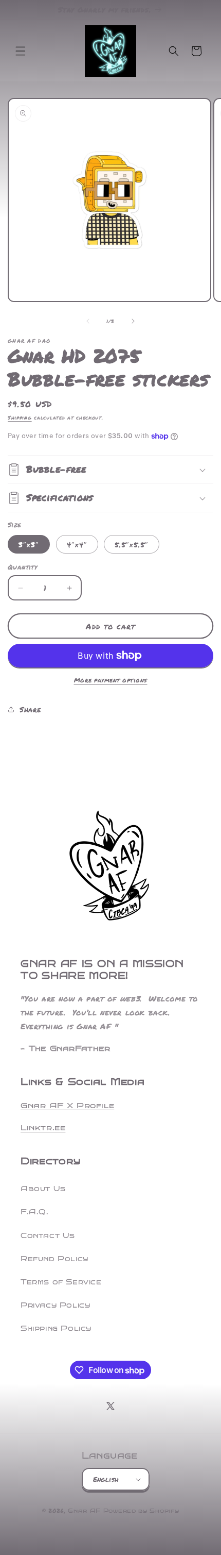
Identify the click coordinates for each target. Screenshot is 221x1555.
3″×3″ (29, 544)
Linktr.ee (43, 1127)
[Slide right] (133, 321)
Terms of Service (61, 1282)
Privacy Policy (55, 1305)
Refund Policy (54, 1259)
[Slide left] (88, 321)
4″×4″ (77, 544)
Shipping (20, 417)
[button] (20, 51)
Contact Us (48, 1235)
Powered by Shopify (141, 1511)
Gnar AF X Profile (67, 1105)
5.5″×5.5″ (132, 544)
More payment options (111, 680)
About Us (43, 1188)
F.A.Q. (35, 1212)
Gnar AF (84, 1511)
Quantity (22, 567)
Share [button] (30, 709)
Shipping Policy (56, 1328)
